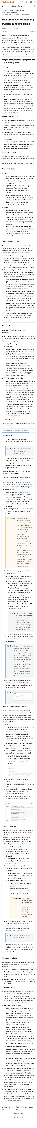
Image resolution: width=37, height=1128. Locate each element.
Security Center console (22, 492)
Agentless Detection (20, 844)
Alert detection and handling (10, 12)
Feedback (21, 1117)
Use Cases (22, 10)
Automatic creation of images (15, 930)
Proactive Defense (24, 1003)
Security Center (14, 10)
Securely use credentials (14, 1101)
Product (32, 31)
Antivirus (6, 722)
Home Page (5, 10)
